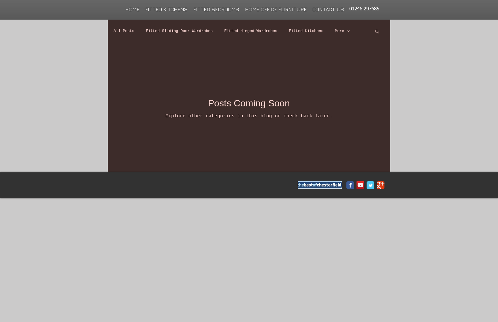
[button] (377, 32)
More (339, 31)
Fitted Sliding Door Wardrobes (179, 31)
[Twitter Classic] (370, 185)
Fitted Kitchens (306, 31)
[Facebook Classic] (350, 185)
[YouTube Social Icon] (360, 185)
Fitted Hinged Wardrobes (250, 31)
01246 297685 (364, 9)
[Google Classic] (380, 185)
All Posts (124, 31)
